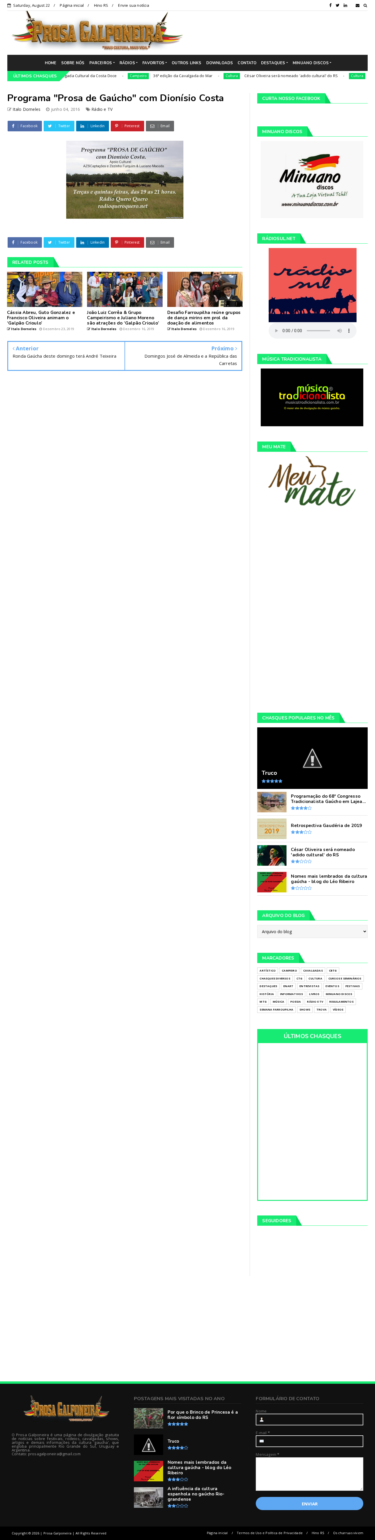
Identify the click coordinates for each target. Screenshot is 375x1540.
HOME (51, 63)
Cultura (202, 75)
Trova (321, 1009)
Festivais (352, 986)
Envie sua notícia (133, 5)
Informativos (291, 994)
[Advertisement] (280, 32)
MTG (263, 1002)
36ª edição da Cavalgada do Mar (153, 75)
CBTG (333, 970)
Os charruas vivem (348, 1532)
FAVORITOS (153, 63)
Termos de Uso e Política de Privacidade (270, 1532)
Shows (304, 1009)
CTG (299, 978)
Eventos (332, 986)
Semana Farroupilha (276, 1009)
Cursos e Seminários (345, 978)
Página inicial (72, 5)
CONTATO (247, 63)
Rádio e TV (101, 109)
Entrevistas (309, 986)
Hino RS (101, 5)
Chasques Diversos (275, 978)
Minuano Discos (339, 994)
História (267, 994)
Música (278, 1002)
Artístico (268, 970)
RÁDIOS (127, 63)
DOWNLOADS (219, 63)
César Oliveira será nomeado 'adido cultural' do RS (262, 75)
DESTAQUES (273, 63)
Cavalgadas (313, 970)
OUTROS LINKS (186, 63)
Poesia (295, 1002)
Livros (314, 994)
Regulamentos (341, 1002)
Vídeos (338, 1009)
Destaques (268, 986)
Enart (288, 986)
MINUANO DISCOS (311, 63)
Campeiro (109, 75)
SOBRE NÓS (73, 63)
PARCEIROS (100, 63)
